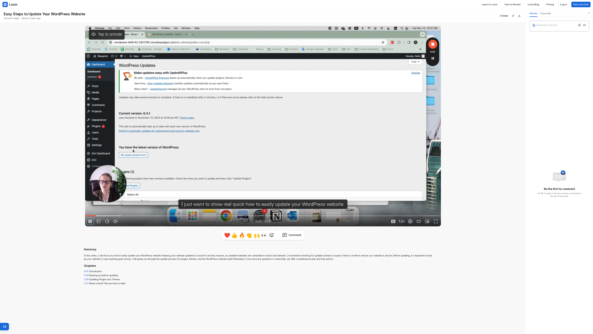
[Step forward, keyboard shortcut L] (107, 221)
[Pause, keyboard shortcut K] (90, 221)
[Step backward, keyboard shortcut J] (98, 221)
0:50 (86, 274)
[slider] (263, 215)
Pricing (550, 4)
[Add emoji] (579, 25)
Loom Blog (533, 4)
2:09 (86, 278)
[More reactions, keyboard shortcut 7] (286, 244)
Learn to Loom (489, 4)
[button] (263, 234)
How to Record (512, 4)
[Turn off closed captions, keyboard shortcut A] (393, 221)
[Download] (519, 15)
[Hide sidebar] (589, 13)
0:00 (86, 270)
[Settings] (410, 221)
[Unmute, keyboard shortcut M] (115, 221)
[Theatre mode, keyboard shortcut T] (418, 221)
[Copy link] (513, 15)
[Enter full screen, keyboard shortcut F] (435, 221)
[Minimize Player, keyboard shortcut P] (427, 221)
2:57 (86, 282)
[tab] (533, 14)
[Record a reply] (584, 25)
